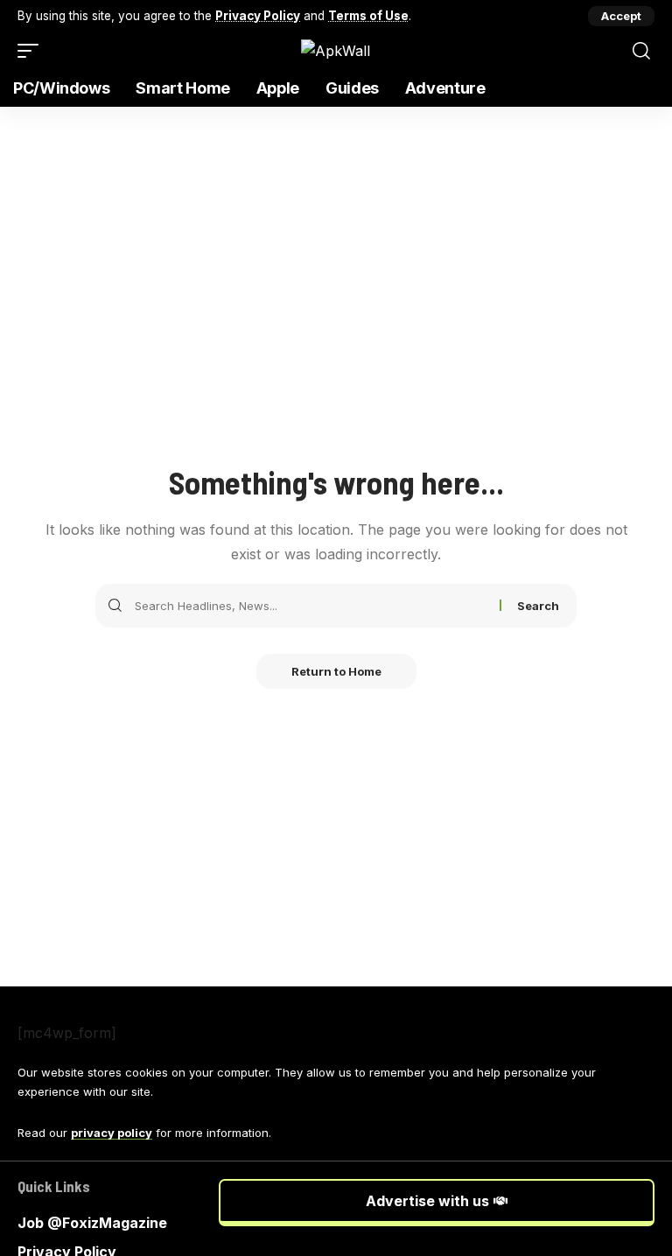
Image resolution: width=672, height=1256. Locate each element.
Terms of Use (368, 16)
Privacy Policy (257, 16)
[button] (621, 16)
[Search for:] (311, 606)
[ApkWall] (335, 51)
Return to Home (336, 671)
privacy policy (111, 1133)
